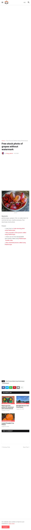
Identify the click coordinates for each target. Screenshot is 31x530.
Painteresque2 (5, 383)
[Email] (18, 387)
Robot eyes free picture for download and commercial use (8, 407)
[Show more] (22, 387)
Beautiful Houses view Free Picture (22, 406)
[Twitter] (7, 387)
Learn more (11, 523)
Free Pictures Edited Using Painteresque (17, 140)
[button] (2, 2)
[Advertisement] (15, 72)
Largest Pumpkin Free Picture (8, 423)
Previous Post (6, 447)
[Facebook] (3, 387)
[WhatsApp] (10, 387)
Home (3, 140)
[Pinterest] (14, 387)
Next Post (25, 447)
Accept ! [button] (5, 527)
